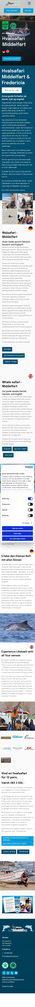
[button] (29, 3)
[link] (32, 839)
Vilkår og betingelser (8, 977)
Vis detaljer (25, 523)
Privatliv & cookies (7, 986)
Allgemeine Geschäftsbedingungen (13, 979)
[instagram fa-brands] (8, 973)
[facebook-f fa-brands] (4, 973)
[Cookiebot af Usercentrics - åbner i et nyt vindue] (25, 467)
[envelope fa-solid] (16, 973)
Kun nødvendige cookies (17, 538)
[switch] (30, 504)
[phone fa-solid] (12, 973)
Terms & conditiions (8, 982)
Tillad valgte (17, 533)
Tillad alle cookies (17, 528)
